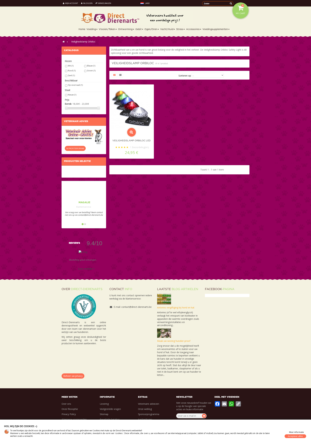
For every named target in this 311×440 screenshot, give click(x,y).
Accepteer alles (295, 436)
